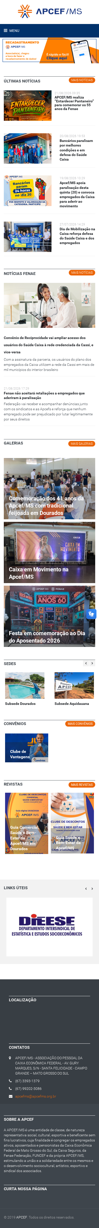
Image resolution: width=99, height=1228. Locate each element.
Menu (14, 31)
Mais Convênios (80, 724)
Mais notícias (82, 80)
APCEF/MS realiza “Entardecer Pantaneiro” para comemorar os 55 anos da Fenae (74, 103)
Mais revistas (82, 785)
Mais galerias (82, 444)
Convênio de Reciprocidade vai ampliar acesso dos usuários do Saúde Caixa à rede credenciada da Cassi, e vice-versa (48, 345)
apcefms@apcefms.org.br (35, 1096)
